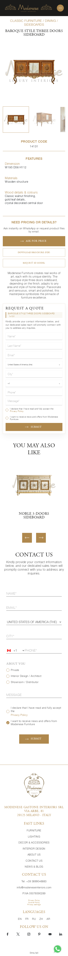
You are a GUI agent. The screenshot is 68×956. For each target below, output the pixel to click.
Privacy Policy (17, 411)
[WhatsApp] (57, 949)
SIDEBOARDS (34, 24)
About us (34, 854)
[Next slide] (41, 538)
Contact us (34, 860)
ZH (41, 918)
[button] (16, 119)
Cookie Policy (34, 902)
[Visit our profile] (7, 934)
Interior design (34, 848)
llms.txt (34, 952)
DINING (50, 21)
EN (20, 918)
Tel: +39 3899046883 (34, 881)
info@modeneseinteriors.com (34, 887)
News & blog (34, 866)
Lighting (34, 836)
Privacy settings (34, 904)
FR (27, 918)
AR (48, 918)
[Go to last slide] (27, 538)
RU (34, 918)
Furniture (34, 830)
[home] (28, 8)
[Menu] (60, 8)
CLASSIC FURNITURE (26, 21)
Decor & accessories (34, 842)
